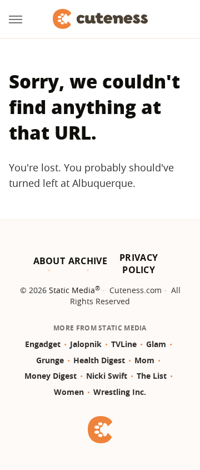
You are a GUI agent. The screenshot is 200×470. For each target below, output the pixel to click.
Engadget (43, 344)
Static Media (72, 290)
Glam (156, 344)
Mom (144, 360)
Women (69, 392)
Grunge (50, 360)
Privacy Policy (138, 263)
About (49, 261)
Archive (87, 261)
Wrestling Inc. (119, 392)
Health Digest (99, 360)
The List (152, 375)
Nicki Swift (106, 375)
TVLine (124, 344)
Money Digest (50, 375)
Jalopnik (86, 344)
